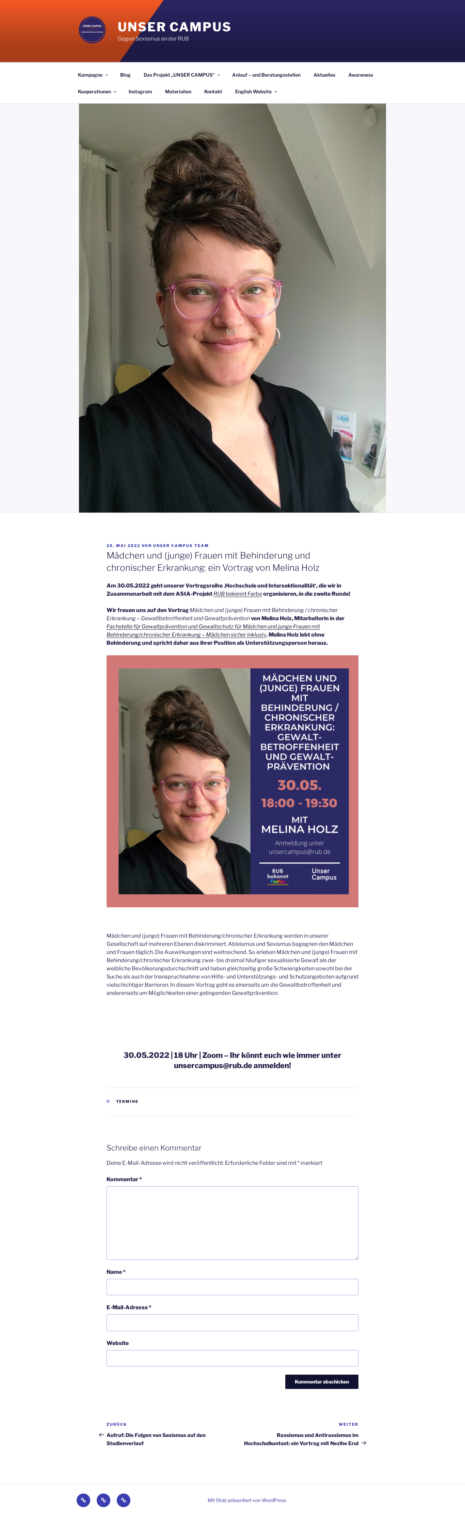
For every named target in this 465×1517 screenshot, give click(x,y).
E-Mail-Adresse (129, 1307)
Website (118, 1343)
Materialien (178, 91)
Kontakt (213, 91)
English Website (253, 91)
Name (116, 1272)
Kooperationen (94, 91)
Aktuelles (324, 75)
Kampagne (90, 75)
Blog (125, 75)
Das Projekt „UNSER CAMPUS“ (179, 75)
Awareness (360, 75)
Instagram (140, 91)
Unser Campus (175, 26)
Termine (127, 1101)
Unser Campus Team (181, 545)
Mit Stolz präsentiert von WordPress (247, 1500)
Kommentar (124, 1179)
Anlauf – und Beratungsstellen (266, 75)
